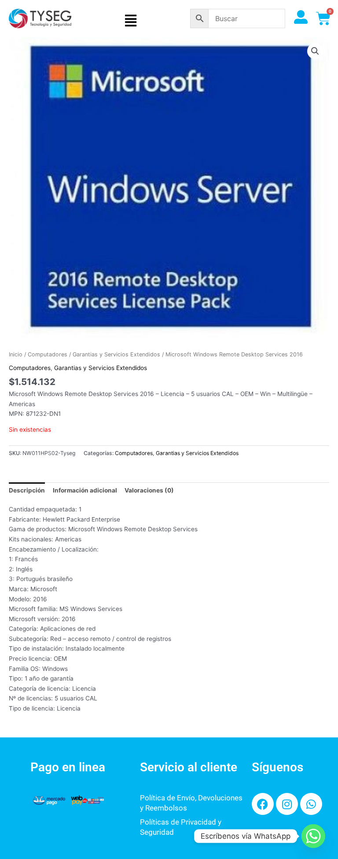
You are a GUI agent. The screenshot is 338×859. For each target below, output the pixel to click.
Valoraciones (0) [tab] (149, 490)
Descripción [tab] (27, 490)
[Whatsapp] (313, 836)
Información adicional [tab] (85, 490)
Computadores (47, 354)
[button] (130, 21)
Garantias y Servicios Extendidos (116, 354)
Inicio (15, 354)
